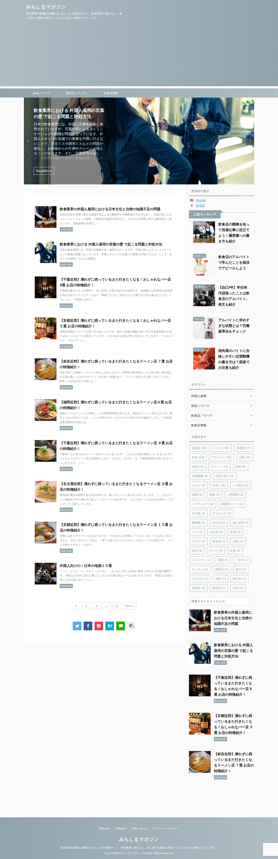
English (201, 200)
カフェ (198, 485)
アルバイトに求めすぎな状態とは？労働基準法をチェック (234, 325)
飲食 (198, 457)
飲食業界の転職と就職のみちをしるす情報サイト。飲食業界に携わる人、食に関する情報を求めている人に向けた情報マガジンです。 (139, 847)
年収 (238, 588)
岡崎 (197, 494)
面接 (240, 466)
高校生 (198, 588)
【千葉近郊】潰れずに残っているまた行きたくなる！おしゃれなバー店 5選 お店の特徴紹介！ (68, 116)
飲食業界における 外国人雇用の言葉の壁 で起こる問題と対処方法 (111, 244)
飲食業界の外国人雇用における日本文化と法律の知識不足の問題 (110, 209)
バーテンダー (203, 504)
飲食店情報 (111, 93)
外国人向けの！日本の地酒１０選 (86, 565)
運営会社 (104, 828)
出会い (219, 485)
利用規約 (120, 828)
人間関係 (235, 494)
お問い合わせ (139, 828)
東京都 (219, 541)
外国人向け (224, 476)
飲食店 (199, 448)
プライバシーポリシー (166, 828)
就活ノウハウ (41, 93)
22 (117, 606)
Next (250, 141)
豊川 (241, 569)
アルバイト (221, 457)
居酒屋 (243, 448)
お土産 (216, 532)
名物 (198, 466)
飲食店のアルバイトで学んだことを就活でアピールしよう (234, 262)
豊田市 (219, 588)
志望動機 (200, 476)
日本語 (200, 205)
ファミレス (221, 513)
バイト (221, 448)
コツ (197, 532)
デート (216, 550)
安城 (235, 532)
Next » (130, 606)
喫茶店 (221, 569)
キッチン (200, 569)
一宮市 (242, 560)
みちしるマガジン (46, 7)
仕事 (244, 457)
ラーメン (219, 466)
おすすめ (200, 578)
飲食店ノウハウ (76, 93)
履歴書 (198, 522)
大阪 (238, 541)
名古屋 (198, 513)
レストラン (201, 560)
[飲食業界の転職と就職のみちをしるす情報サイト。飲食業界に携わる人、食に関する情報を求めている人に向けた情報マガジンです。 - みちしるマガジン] (109, 626)
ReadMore (44, 171)
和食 (223, 560)
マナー (198, 541)
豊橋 (215, 494)
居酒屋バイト (232, 504)
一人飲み (241, 485)
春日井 (239, 578)
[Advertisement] (139, 55)
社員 (235, 550)
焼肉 (220, 578)
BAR (197, 550)
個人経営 (241, 522)
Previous (28, 141)
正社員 (219, 522)
